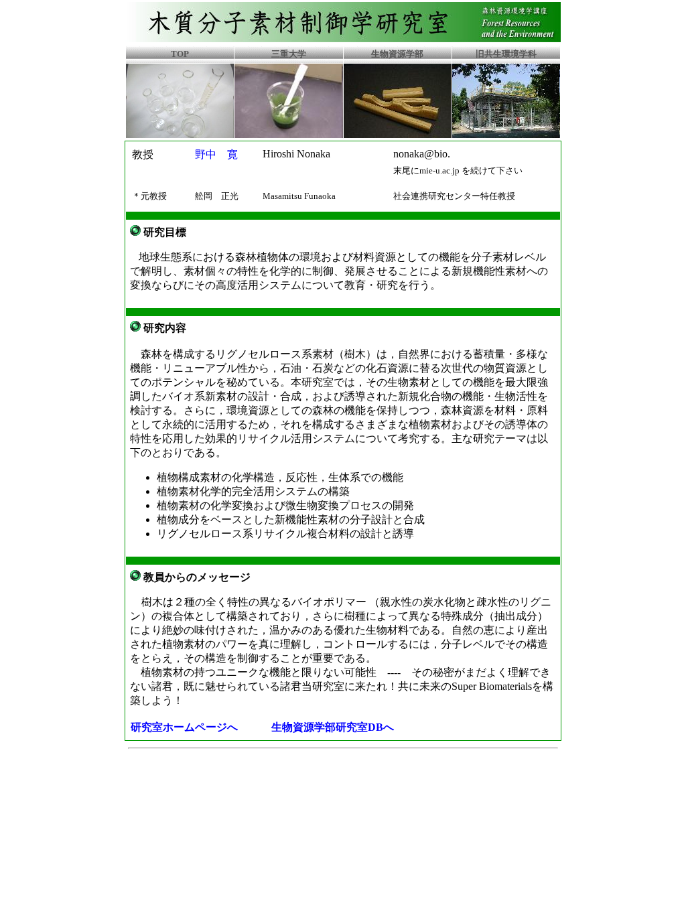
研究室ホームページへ (184, 727)
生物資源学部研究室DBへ (332, 727)
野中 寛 (216, 154)
